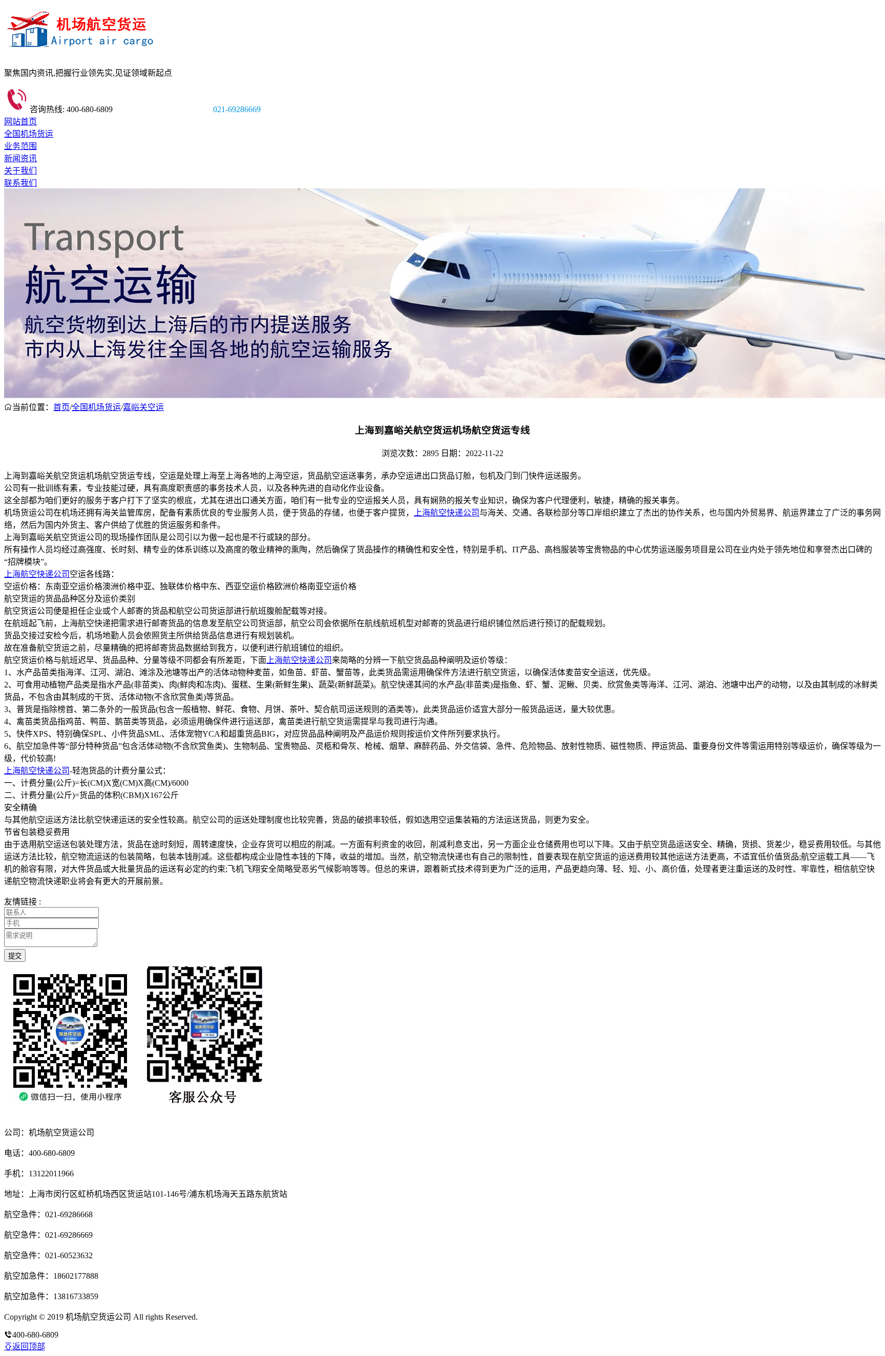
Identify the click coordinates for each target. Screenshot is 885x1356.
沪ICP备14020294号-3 (237, 1316)
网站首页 (20, 121)
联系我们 (20, 183)
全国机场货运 (28, 134)
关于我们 (20, 170)
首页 (61, 407)
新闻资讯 (20, 158)
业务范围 (20, 146)
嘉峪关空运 (143, 407)
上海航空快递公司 (446, 512)
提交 (15, 956)
